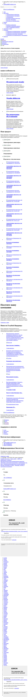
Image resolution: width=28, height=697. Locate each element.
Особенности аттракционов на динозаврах (16, 35)
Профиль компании (11, 24)
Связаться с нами (7, 28)
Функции (5, 30)
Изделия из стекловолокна (12, 21)
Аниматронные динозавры (13, 15)
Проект (5, 22)
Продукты (5, 13)
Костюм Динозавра (11, 19)
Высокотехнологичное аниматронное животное (12, 461)
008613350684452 (7, 445)
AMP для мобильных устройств (11, 459)
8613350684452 (7, 499)
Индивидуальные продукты (13, 18)
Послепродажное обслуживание (12, 115)
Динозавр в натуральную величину (9, 462)
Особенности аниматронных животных (16, 32)
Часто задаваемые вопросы (13, 27)
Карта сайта (13, 458)
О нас (4, 23)
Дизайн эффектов (13, 98)
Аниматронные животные (12, 14)
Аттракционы (9, 17)
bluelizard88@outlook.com (9, 4)
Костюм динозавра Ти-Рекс (7, 465)
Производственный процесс (13, 26)
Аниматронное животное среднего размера (14, 464)
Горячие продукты (5, 458)
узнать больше (4, 67)
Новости (5, 36)
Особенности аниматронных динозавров (16, 31)
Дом (4, 12)
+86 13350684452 (7, 443)
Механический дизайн (15, 82)
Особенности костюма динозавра (14, 34)
